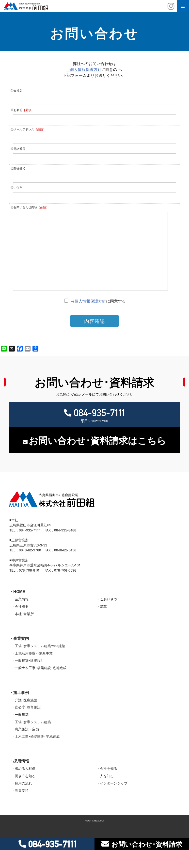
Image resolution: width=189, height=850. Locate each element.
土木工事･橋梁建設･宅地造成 (37, 736)
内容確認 (94, 320)
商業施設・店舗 (27, 728)
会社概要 (22, 606)
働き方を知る (25, 775)
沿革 (103, 606)
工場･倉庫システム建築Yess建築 (40, 645)
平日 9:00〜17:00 (99, 415)
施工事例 (21, 692)
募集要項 (22, 790)
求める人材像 (25, 768)
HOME (19, 591)
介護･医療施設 (26, 699)
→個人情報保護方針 (83, 69)
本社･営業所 (24, 613)
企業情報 (22, 598)
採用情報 (21, 761)
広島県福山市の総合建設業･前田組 (94, 6)
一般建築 (22, 714)
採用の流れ (23, 783)
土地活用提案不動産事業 (34, 653)
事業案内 (21, 638)
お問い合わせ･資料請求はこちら (97, 440)
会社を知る (108, 768)
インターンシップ (113, 783)
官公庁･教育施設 (28, 707)
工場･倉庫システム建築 (33, 721)
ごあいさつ (108, 598)
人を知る (107, 775)
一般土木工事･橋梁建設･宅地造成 (40, 667)
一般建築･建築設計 (29, 660)
